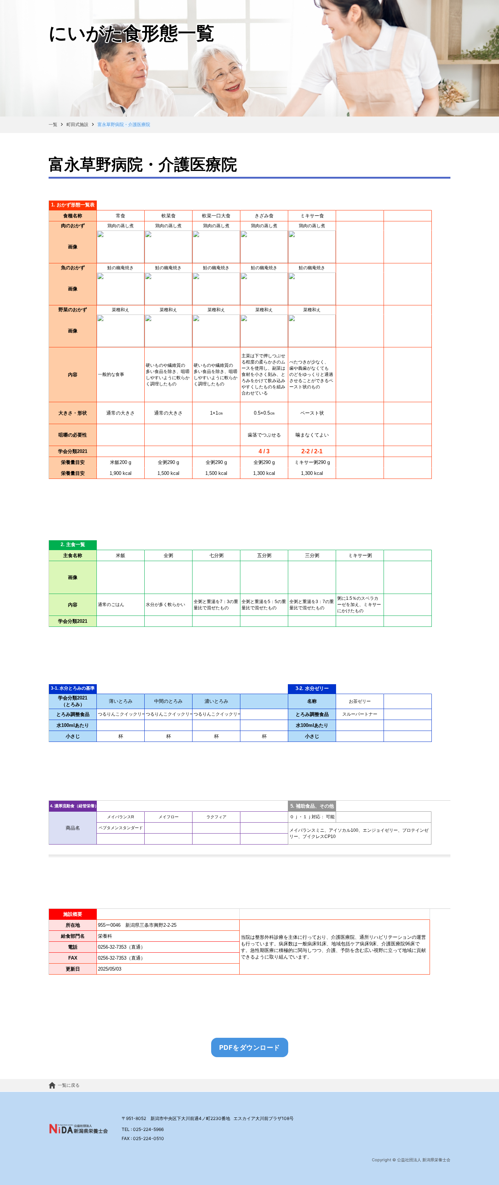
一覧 (53, 124)
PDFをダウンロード (249, 1047)
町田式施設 (77, 124)
